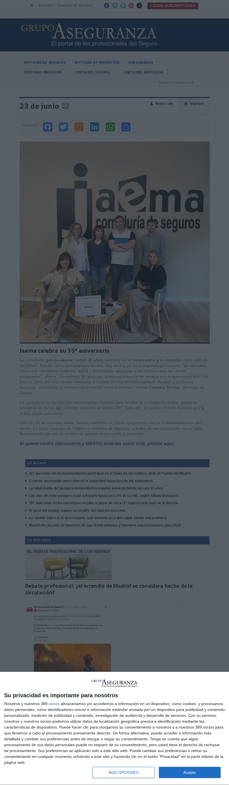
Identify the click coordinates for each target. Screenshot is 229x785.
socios (54, 704)
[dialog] (114, 728)
